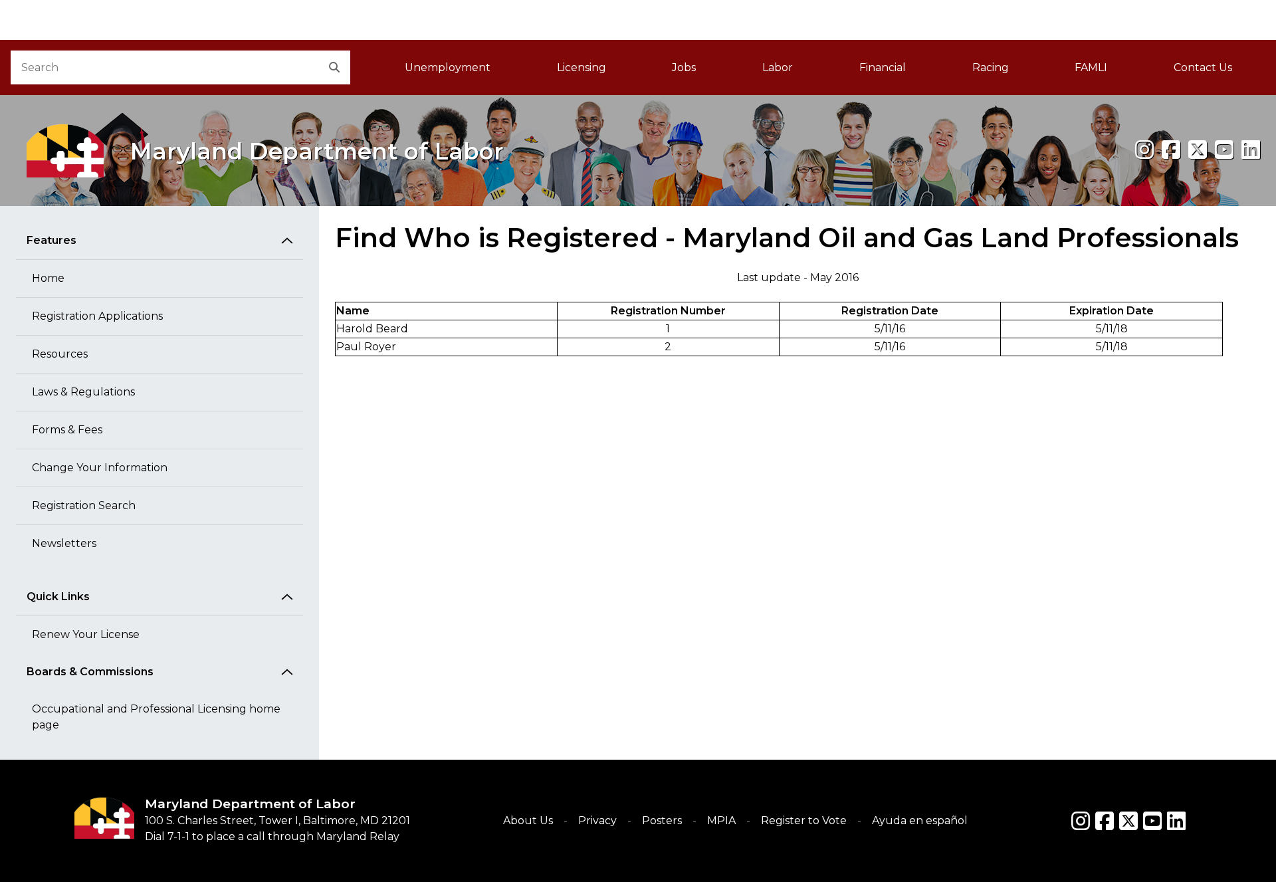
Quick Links (58, 596)
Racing (990, 67)
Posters (662, 820)
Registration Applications (97, 316)
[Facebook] (1171, 150)
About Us (528, 820)
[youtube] (1224, 150)
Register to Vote (804, 820)
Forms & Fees (67, 429)
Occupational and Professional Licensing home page (156, 717)
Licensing (581, 67)
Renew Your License (86, 634)
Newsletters (64, 543)
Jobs (684, 67)
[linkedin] (1250, 150)
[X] (1197, 150)
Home (48, 278)
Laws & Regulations (83, 392)
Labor (777, 67)
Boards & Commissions (90, 671)
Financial (882, 67)
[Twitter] (1128, 820)
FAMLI (1107, 71)
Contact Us (1203, 67)
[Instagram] (1144, 150)
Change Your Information (99, 467)
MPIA (721, 820)
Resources (60, 354)
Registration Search (84, 505)
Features (51, 240)
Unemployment (447, 67)
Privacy (597, 820)
